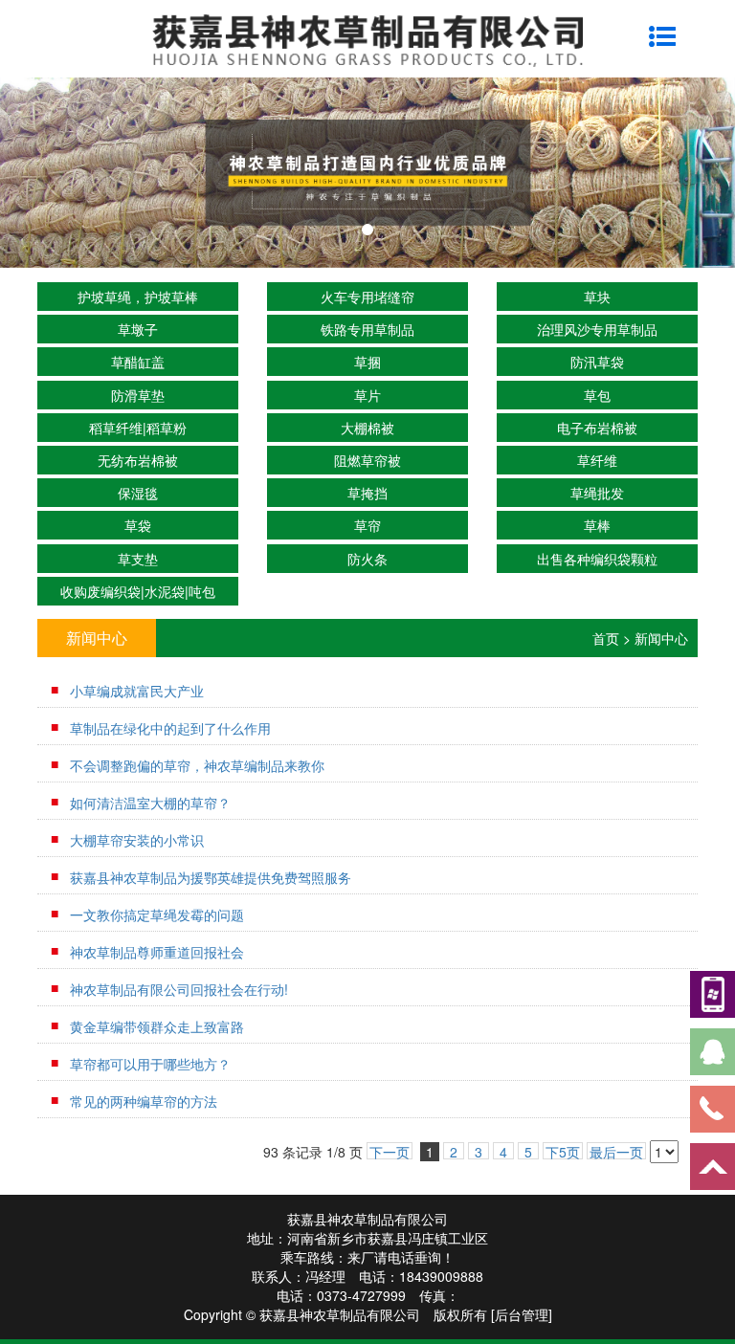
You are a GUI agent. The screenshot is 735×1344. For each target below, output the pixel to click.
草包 (597, 395)
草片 (367, 395)
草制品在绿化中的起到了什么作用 (170, 728)
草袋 (137, 525)
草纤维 (597, 460)
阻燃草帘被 (367, 460)
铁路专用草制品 (367, 329)
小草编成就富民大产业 (137, 690)
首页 (605, 638)
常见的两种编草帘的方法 (143, 1101)
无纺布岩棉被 (138, 460)
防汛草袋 (597, 361)
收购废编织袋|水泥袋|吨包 (137, 591)
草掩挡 (367, 492)
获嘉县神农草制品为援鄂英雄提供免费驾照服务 (210, 877)
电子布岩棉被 (597, 427)
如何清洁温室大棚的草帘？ (150, 802)
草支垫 (138, 558)
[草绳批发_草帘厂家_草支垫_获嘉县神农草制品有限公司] (367, 172)
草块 (597, 296)
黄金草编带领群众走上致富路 (157, 1026)
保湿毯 (138, 492)
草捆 (367, 361)
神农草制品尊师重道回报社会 (157, 951)
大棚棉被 (367, 427)
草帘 (367, 525)
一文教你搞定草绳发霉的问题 (157, 914)
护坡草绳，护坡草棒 (138, 296)
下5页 (563, 1150)
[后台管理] (521, 1314)
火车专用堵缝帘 (367, 296)
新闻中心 (661, 638)
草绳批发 (597, 492)
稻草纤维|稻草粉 (138, 427)
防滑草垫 (138, 395)
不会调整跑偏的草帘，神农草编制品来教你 (197, 765)
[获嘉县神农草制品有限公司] (367, 38)
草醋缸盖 (138, 361)
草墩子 (138, 329)
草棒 (597, 525)
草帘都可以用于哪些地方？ (150, 1063)
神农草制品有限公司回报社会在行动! (179, 989)
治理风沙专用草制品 (597, 329)
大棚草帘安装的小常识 (137, 839)
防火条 (367, 558)
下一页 (389, 1150)
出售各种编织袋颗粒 (597, 558)
